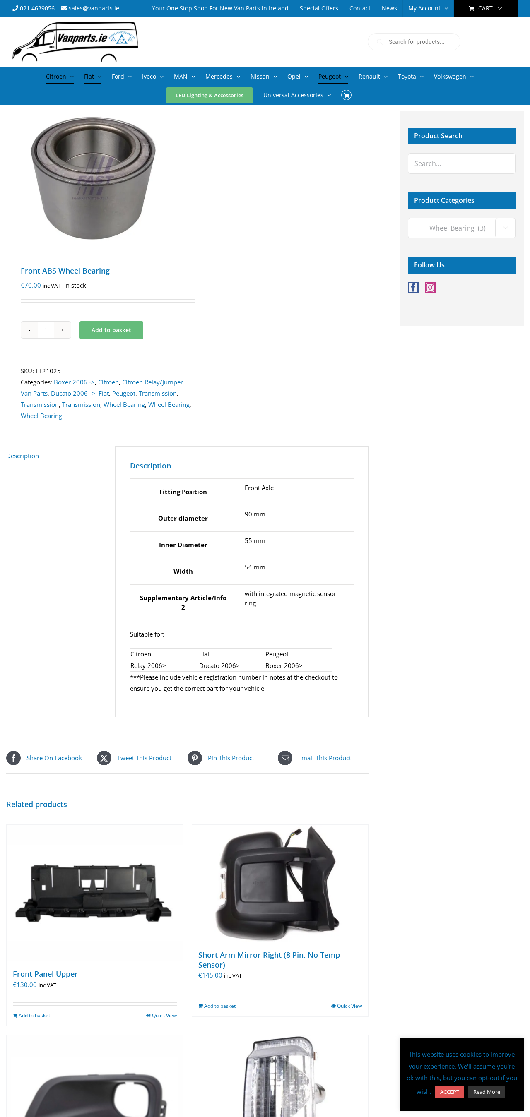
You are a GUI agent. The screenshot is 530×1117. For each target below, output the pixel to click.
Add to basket (111, 330)
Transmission (158, 393)
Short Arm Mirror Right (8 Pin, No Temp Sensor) (269, 959)
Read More (486, 1091)
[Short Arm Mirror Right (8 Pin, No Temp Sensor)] (280, 883)
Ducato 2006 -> (73, 393)
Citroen (108, 382)
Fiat (104, 393)
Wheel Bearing (124, 404)
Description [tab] (22, 456)
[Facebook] (413, 287)
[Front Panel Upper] (95, 893)
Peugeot (123, 393)
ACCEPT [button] (449, 1091)
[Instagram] (430, 287)
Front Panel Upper (45, 974)
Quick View (164, 1015)
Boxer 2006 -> (74, 382)
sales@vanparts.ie (93, 8)
